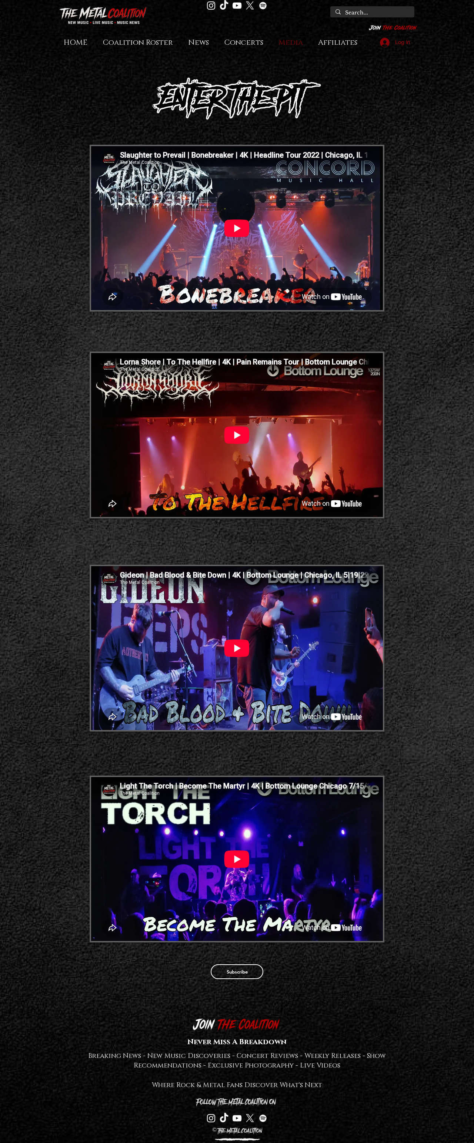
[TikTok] (224, 5)
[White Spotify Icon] (262, 5)
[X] (250, 5)
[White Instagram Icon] (211, 5)
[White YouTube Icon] (237, 5)
